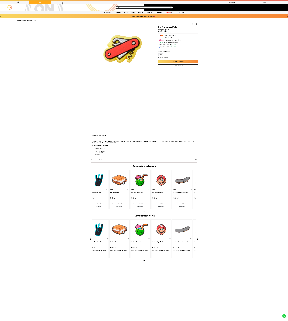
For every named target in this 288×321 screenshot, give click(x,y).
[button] (160, 54)
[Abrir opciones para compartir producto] (196, 24)
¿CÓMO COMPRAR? (231, 2)
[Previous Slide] (0, 16)
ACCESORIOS (20, 20)
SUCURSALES (265, 2)
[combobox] (144, 7)
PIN (25, 20)
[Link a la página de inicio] (15, 20)
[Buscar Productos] (170, 7)
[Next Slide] (287, 16)
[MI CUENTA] (268, 8)
